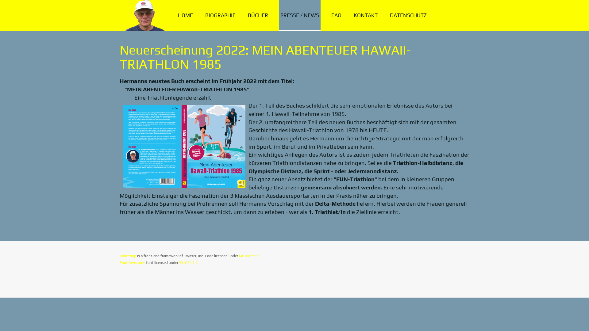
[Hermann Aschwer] (143, 15)
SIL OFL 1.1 (188, 263)
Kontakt (366, 15)
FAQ (336, 15)
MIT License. (249, 256)
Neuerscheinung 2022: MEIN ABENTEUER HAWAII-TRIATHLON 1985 (265, 57)
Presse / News (299, 15)
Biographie (220, 15)
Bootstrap (128, 256)
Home (185, 15)
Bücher (258, 15)
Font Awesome (132, 263)
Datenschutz (408, 15)
